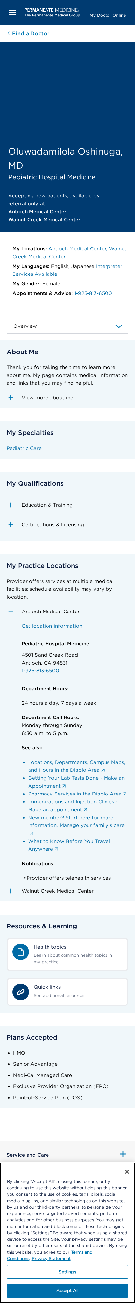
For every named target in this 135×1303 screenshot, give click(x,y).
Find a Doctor (29, 33)
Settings (67, 1271)
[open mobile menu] (12, 12)
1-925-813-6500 (93, 293)
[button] (67, 398)
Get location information (52, 626)
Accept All (67, 1290)
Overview (25, 326)
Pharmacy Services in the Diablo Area (75, 794)
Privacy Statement (51, 1258)
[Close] (127, 1171)
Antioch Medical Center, (78, 249)
